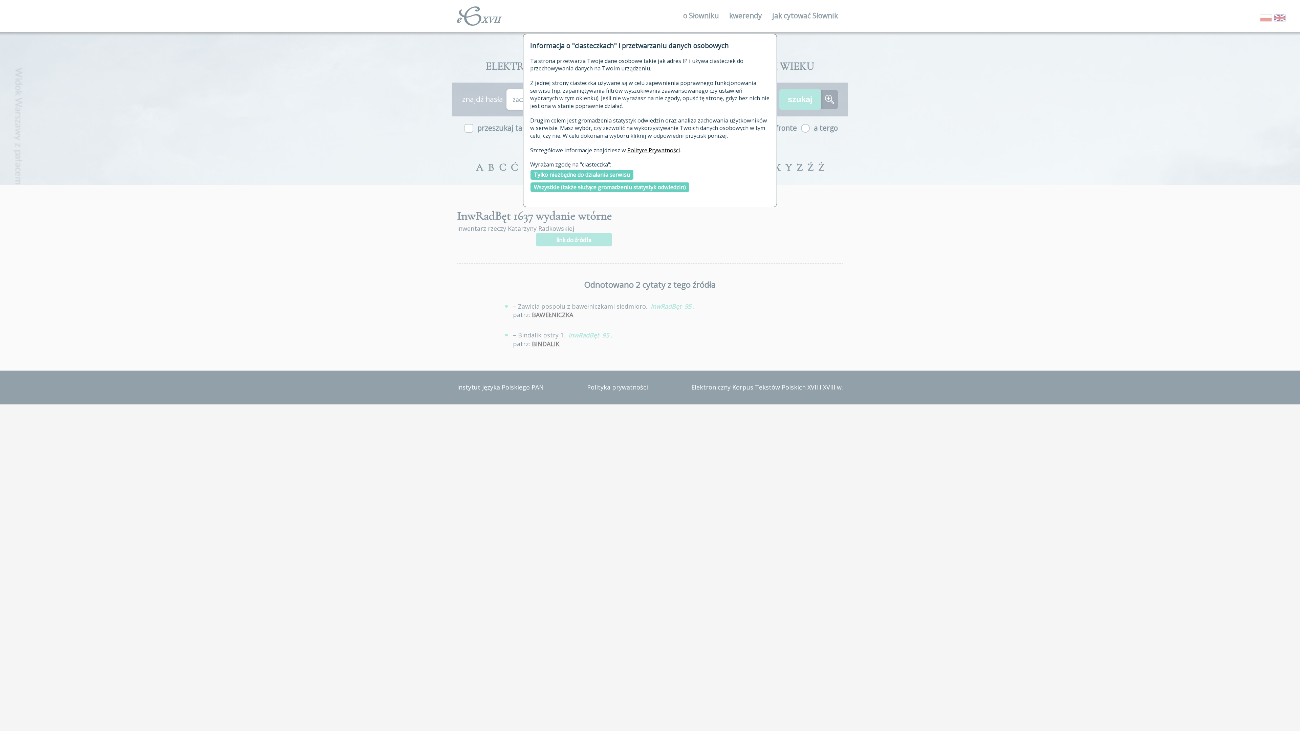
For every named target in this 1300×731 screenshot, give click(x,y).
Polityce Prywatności (653, 150)
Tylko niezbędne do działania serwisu (582, 174)
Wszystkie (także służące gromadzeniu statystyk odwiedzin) (610, 187)
